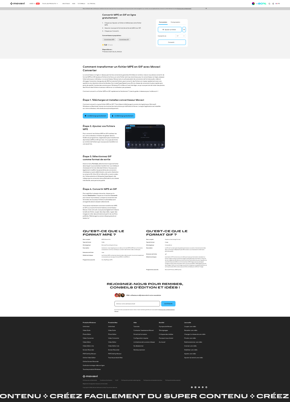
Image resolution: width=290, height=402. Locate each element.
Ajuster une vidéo (190, 354)
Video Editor (87, 342)
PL (115, 51)
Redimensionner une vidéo (193, 342)
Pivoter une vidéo (190, 338)
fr (279, 4)
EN (105, 51)
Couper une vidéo (190, 326)
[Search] (269, 4)
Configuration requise (141, 338)
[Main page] (17, 3)
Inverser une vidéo (190, 346)
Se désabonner (139, 346)
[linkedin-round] (203, 387)
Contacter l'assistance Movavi (144, 330)
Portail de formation (140, 334)
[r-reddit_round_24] (206, 387)
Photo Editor (87, 334)
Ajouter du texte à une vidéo (193, 358)
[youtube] (199, 387)
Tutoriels (136, 326)
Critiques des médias (166, 334)
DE (107, 51)
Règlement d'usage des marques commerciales (95, 383)
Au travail (162, 342)
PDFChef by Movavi (89, 354)
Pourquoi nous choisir (166, 338)
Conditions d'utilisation (106, 380)
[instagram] (195, 387)
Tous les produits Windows (92, 369)
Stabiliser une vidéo (190, 350)
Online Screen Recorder (91, 361)
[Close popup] (206, 8)
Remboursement (139, 350)
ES (110, 51)
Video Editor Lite (88, 346)
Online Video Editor (89, 358)
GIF (178, 36)
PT (112, 51)
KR (119, 51)
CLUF (116, 380)
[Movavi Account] (273, 4)
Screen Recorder (88, 350)
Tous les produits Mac (115, 358)
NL (113, 51)
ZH (121, 51)
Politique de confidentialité (184, 8)
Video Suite (86, 330)
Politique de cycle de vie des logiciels (130, 380)
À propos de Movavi (165, 326)
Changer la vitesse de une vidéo (194, 334)
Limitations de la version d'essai (144, 342)
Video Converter (88, 338)
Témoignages (163, 330)
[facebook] (192, 387)
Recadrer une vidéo (190, 330)
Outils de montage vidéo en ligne (94, 365)
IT (108, 51)
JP (117, 51)
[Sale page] (259, 3)
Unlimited (86, 326)
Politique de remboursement (172, 380)
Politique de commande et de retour (152, 380)
